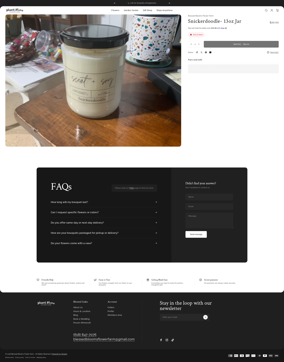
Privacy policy (19, 357)
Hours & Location (81, 311)
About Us (78, 307)
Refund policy (9, 357)
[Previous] (114, 3)
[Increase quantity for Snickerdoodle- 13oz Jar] (199, 44)
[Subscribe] (205, 317)
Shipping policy (41, 357)
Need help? (274, 52)
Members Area (115, 315)
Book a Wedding (81, 319)
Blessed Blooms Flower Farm (201, 16)
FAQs (131, 188)
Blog (75, 315)
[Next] (169, 3)
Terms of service (30, 357)
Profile (111, 311)
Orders (111, 307)
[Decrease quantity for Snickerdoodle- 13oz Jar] (190, 44)
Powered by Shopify (59, 354)
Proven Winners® (82, 323)
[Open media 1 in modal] (93, 80)
